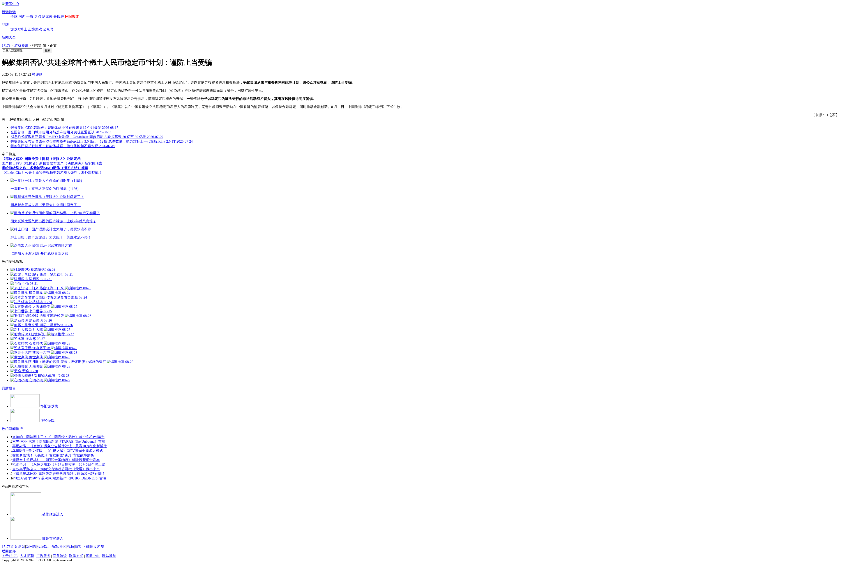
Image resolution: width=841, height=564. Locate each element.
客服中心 (93, 556)
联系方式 (76, 556)
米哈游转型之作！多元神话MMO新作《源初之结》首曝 (45, 168)
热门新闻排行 (12, 429)
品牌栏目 (9, 388)
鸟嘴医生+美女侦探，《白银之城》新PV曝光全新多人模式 (57, 451)
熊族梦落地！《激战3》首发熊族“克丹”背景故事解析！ (55, 455)
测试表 (47, 16)
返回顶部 (9, 551)
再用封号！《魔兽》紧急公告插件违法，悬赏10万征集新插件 (59, 446)
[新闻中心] (10, 4)
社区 (62, 546)
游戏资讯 (21, 45)
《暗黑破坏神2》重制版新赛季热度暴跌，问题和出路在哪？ (58, 474)
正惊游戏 (35, 29)
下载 (85, 546)
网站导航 (109, 556)
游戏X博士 (19, 29)
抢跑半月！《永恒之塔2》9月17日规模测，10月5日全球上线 (58, 464)
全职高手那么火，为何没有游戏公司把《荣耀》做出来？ (56, 469)
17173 (6, 45)
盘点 (37, 16)
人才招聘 (27, 556)
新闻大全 (9, 37)
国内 (21, 16)
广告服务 (43, 556)
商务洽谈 (60, 556)
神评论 (37, 74)
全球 (14, 16)
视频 (70, 546)
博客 (78, 546)
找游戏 (42, 546)
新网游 (31, 546)
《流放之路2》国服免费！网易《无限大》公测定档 (41, 159)
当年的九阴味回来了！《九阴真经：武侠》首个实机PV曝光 (58, 437)
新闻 (21, 546)
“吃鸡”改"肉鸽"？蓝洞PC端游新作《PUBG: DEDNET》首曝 (60, 478)
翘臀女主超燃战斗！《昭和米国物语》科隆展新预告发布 (56, 460)
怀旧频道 (72, 16)
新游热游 (9, 12)
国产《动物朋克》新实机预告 (79, 163)
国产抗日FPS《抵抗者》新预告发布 (29, 163)
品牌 (5, 25)
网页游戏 (97, 546)
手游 (29, 16)
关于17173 (10, 556)
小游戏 (53, 546)
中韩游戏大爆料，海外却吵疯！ (77, 172)
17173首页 (10, 546)
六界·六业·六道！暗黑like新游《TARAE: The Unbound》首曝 (58, 441)
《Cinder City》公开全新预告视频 (27, 172)
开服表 (58, 16)
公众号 (48, 29)
